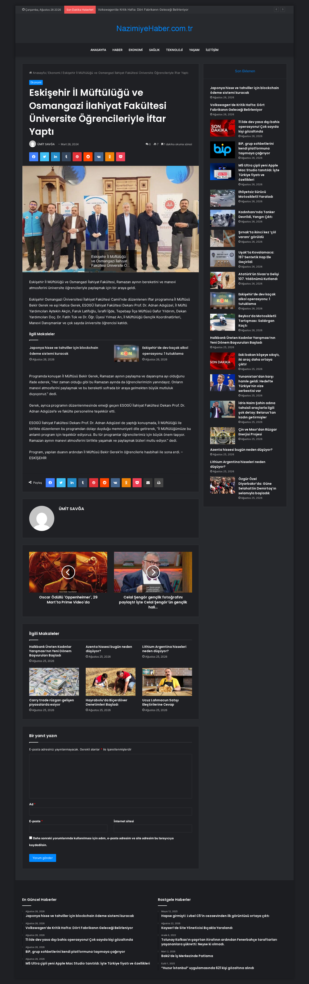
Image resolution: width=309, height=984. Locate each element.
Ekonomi (136, 50)
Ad (32, 804)
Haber (117, 50)
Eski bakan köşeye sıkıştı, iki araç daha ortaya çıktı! (259, 359)
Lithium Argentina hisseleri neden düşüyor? (164, 648)
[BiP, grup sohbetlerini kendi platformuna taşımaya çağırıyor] (222, 149)
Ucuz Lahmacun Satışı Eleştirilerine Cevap (160, 702)
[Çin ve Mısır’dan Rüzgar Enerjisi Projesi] (222, 435)
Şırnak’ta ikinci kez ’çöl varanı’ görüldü (257, 234)
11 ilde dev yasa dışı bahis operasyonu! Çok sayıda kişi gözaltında (143, 9)
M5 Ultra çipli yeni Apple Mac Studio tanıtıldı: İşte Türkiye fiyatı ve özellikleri (258, 172)
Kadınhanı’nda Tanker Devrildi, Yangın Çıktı (256, 214)
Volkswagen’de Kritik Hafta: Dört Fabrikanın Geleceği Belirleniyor (237, 107)
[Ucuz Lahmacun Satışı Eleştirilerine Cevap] (167, 682)
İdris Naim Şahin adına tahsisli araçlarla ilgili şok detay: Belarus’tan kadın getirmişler (257, 410)
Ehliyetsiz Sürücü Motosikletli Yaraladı (255, 194)
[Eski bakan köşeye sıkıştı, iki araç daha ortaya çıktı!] (222, 360)
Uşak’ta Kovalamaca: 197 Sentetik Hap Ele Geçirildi (256, 257)
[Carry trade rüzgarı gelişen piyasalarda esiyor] (54, 682)
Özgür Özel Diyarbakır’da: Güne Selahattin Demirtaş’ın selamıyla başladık (257, 486)
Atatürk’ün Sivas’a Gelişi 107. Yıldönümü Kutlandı (258, 276)
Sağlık (154, 50)
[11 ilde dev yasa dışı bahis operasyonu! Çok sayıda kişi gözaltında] (222, 128)
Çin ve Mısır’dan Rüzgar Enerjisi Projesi (257, 432)
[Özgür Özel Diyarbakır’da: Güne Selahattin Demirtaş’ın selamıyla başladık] (222, 485)
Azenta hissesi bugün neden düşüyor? (109, 648)
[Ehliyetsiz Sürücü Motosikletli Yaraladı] (222, 198)
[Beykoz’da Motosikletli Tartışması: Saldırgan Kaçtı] (222, 322)
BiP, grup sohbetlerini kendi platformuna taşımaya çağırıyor (256, 148)
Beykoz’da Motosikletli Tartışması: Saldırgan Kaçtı (257, 321)
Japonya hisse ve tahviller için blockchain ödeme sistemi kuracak (244, 90)
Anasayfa (98, 50)
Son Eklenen (245, 71)
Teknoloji (174, 50)
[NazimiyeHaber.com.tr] (154, 28)
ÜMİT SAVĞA (46, 144)
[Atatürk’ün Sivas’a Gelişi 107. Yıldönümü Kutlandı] (222, 280)
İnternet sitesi (124, 821)
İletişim (212, 50)
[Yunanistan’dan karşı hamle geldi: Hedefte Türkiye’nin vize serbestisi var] (222, 382)
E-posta (36, 821)
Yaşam (194, 50)
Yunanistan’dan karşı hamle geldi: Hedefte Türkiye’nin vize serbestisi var (255, 383)
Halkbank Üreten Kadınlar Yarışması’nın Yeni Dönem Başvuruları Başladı (50, 651)
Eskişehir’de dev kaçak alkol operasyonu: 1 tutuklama (257, 299)
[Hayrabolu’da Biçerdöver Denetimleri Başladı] (110, 682)
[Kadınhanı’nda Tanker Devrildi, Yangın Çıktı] (222, 218)
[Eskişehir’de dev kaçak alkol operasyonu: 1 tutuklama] (126, 353)
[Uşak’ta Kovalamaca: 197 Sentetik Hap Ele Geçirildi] (222, 258)
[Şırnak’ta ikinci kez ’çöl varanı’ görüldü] (222, 238)
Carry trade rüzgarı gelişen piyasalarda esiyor (51, 702)
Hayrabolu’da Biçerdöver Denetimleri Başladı (106, 702)
